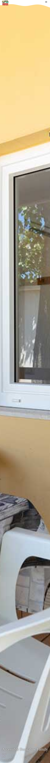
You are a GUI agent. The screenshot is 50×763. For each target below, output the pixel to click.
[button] (46, 2)
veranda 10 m (7, 759)
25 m (4, 754)
